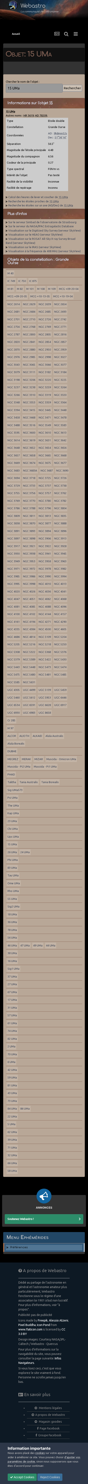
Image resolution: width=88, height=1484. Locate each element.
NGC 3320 (60, 394)
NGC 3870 (29, 523)
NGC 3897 (13, 538)
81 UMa (12, 1085)
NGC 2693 (60, 311)
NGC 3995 (13, 583)
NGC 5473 (45, 667)
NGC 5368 (45, 651)
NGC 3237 (13, 387)
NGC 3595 (13, 432)
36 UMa (12, 921)
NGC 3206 (29, 379)
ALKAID (37, 735)
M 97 (10, 728)
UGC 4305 (13, 689)
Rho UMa (13, 890)
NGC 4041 (60, 591)
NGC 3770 (29, 500)
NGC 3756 (29, 493)
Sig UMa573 (14, 789)
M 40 (10, 273)
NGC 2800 (29, 334)
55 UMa (12, 898)
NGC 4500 (45, 629)
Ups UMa (13, 836)
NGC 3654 (45, 447)
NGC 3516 (29, 425)
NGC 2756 (13, 326)
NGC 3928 (60, 546)
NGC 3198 (13, 379)
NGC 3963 (60, 561)
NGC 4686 (13, 636)
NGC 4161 (13, 621)
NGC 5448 (29, 667)
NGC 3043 (13, 364)
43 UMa (12, 1092)
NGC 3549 (45, 425)
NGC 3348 (13, 402)
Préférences (19, 1247)
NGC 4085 (29, 606)
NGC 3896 (60, 530)
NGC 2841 (29, 341)
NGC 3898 (29, 538)
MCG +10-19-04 (63, 296)
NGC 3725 (45, 477)
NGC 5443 (13, 667)
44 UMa (50, 945)
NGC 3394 (13, 409)
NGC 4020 (13, 591)
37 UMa (12, 976)
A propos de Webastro (50, 1414)
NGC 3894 (45, 530)
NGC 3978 (45, 568)
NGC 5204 (60, 636)
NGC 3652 (29, 447)
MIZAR (38, 759)
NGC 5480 (29, 674)
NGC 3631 (45, 440)
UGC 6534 (13, 704)
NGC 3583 (60, 425)
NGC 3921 (29, 546)
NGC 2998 (45, 356)
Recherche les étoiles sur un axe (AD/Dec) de (40, 205)
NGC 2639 (45, 304)
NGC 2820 (13, 341)
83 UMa (12, 867)
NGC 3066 (45, 364)
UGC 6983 (29, 712)
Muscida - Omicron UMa (61, 759)
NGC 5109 (45, 636)
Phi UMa (12, 859)
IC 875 (33, 280)
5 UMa (11, 1124)
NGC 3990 (45, 576)
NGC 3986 (29, 576)
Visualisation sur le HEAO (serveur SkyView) (35, 234)
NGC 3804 (60, 508)
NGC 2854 (45, 341)
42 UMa (12, 1069)
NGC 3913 (60, 538)
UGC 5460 (13, 697)
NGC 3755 (13, 493)
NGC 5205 (13, 644)
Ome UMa (13, 883)
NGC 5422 (45, 659)
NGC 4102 (29, 614)
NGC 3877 (45, 523)
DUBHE (11, 751)
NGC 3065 (29, 364)
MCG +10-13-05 (40, 296)
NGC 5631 (29, 682)
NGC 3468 (29, 417)
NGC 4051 (29, 598)
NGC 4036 (45, 591)
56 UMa (12, 937)
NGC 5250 (60, 644)
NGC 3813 (45, 515)
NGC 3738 (60, 485)
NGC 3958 (45, 561)
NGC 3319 (45, 394)
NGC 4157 (60, 614)
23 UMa (12, 821)
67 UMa (12, 992)
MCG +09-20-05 (17, 296)
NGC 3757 (45, 493)
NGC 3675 (45, 462)
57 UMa (12, 1015)
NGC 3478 (60, 417)
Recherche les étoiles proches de (33, 201)
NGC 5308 (13, 651)
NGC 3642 (60, 440)
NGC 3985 (13, 576)
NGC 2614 (13, 304)
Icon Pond (43, 1325)
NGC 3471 (45, 417)
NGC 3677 (60, 462)
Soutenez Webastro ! (20, 1218)
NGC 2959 (60, 349)
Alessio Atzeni (58, 1320)
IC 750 (22, 280)
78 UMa (12, 929)
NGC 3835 (60, 515)
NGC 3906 (45, 538)
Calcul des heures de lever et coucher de (38, 197)
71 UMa (12, 1147)
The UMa (13, 805)
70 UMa (12, 1054)
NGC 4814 (29, 636)
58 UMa (12, 1170)
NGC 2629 (29, 304)
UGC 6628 (45, 704)
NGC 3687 (47, 470)
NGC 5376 (60, 651)
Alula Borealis (15, 743)
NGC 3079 (13, 372)
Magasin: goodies (50, 1421)
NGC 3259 (45, 387)
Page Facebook (50, 1428)
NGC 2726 (45, 319)
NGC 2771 (60, 326)
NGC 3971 (13, 568)
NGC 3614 (13, 440)
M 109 (52, 288)
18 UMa (12, 914)
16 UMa (12, 960)
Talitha (11, 782)
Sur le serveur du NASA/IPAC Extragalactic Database (41, 226)
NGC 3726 (60, 477)
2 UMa (11, 1046)
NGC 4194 (29, 621)
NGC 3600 (29, 432)
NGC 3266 (13, 394)
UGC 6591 (29, 704)
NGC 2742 (60, 319)
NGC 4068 (60, 598)
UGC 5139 (45, 689)
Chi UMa (12, 828)
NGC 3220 (45, 379)
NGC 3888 (60, 523)
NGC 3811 (29, 515)
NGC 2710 (29, 319)
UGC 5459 (60, 689)
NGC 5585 (13, 682)
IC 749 (11, 280)
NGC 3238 (29, 387)
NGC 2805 (45, 334)
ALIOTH (24, 735)
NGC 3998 (29, 583)
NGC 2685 (45, 311)
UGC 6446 (60, 697)
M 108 (41, 288)
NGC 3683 (13, 470)
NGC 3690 (62, 470)
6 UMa (11, 1061)
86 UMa (25, 1108)
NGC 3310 (29, 394)
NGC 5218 (45, 644)
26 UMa (12, 852)
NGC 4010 (45, 583)
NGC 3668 (60, 455)
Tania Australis (28, 782)
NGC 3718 (29, 477)
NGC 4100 (13, 614)
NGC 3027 (60, 356)
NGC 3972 (29, 568)
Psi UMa (12, 797)
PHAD (11, 774)
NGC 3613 (60, 432)
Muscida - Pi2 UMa (18, 766)
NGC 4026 (29, 591)
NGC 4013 (60, 583)
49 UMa (38, 945)
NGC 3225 (60, 379)
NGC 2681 (13, 311)
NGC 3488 (13, 425)
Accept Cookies (23, 1477)
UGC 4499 (29, 689)
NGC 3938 (29, 553)
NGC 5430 (60, 659)
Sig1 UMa (13, 968)
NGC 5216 (29, 644)
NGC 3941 (45, 553)
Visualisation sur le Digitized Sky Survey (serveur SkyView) (44, 230)
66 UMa (12, 1163)
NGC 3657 (13, 455)
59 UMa (12, 1077)
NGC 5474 (60, 667)
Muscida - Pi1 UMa (45, 766)
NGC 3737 (45, 485)
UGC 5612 (29, 697)
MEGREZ (12, 759)
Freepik (43, 1320)
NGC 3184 (60, 372)
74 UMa (12, 1030)
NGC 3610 (45, 432)
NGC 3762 (60, 493)
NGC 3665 (45, 455)
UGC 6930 (13, 712)
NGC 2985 (29, 356)
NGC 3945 (60, 553)
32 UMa (12, 1155)
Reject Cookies (50, 1477)
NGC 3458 (13, 417)
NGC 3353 (29, 402)
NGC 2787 (13, 334)
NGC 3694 (13, 477)
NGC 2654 (60, 304)
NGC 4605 (60, 629)
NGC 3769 (13, 500)
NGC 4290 (60, 621)
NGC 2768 (29, 326)
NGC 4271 (45, 621)
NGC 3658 (29, 455)
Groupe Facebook (49, 1435)
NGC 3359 (45, 402)
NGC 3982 (60, 568)
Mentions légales (50, 1408)
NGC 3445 (45, 409)
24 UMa (25, 852)
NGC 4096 (60, 606)
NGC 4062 (45, 598)
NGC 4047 (13, 598)
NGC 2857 (60, 341)
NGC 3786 (13, 508)
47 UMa (25, 945)
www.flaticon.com (30, 1329)
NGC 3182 (45, 372)
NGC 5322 (29, 651)
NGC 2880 (29, 349)
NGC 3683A (30, 470)
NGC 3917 (13, 546)
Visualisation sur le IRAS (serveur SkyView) (34, 247)
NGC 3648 (13, 447)
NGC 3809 (13, 515)
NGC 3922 (45, 546)
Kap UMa (13, 813)
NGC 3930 (13, 553)
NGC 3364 (60, 402)
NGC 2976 (13, 356)
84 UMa (12, 1108)
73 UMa (12, 1100)
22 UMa (12, 1116)
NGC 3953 (29, 561)
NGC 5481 (45, 674)
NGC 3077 (60, 364)
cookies (40, 1452)
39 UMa (12, 1139)
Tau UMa (13, 875)
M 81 (10, 288)
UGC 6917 (60, 704)
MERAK (26, 759)
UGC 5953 (45, 697)
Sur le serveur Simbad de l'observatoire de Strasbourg (42, 222)
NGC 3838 (13, 523)
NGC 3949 (13, 561)
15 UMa (12, 844)
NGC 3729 (13, 485)
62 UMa (12, 1131)
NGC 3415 (29, 409)
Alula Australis (54, 735)
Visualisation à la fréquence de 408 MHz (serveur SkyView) (44, 251)
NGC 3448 (60, 409)
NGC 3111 (29, 372)
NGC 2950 (45, 349)
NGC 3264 (60, 387)
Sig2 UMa (13, 906)
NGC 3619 (29, 440)
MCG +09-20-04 (68, 288)
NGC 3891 (13, 530)
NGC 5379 (13, 659)
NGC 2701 (13, 319)
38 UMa (12, 953)
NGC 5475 (13, 674)
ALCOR (11, 735)
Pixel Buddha (27, 1325)
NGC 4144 (45, 614)
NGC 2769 (45, 326)
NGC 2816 (60, 334)
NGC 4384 (29, 629)
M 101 (30, 288)
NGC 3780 (45, 500)
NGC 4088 (45, 606)
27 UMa (12, 984)
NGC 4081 (13, 606)
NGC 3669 (13, 462)
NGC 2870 (13, 349)
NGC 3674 (29, 462)
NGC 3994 (60, 576)
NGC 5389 (29, 659)
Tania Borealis (50, 782)
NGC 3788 (29, 508)
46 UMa (12, 945)
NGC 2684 (29, 311)
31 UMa (12, 1007)
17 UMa (12, 999)
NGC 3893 (29, 530)
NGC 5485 (60, 674)
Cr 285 (11, 720)
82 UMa (12, 1038)
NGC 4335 (13, 629)
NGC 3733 (29, 485)
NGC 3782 (60, 500)
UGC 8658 (45, 712)
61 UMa (12, 1023)
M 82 (20, 288)
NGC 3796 (45, 508)
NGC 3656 (60, 447)
